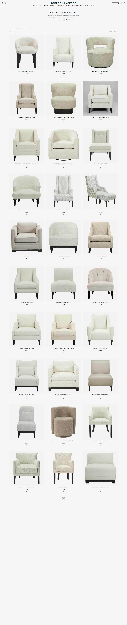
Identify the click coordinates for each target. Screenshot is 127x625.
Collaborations (77, 5)
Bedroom (52, 5)
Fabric (68, 5)
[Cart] (121, 3)
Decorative (61, 5)
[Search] (2, 3)
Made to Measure (15, 28)
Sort (115, 31)
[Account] (124, 3)
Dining (46, 5)
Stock (35, 5)
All (32, 28)
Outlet (86, 5)
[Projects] (5, 3)
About (92, 5)
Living (40, 5)
